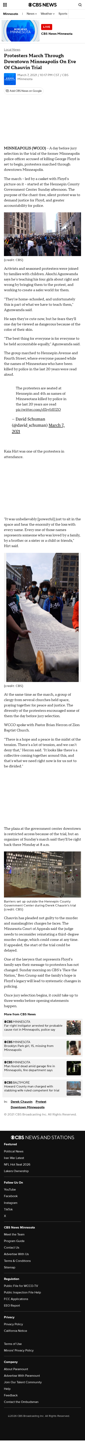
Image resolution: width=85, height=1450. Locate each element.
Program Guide (14, 1241)
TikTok (8, 1209)
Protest (41, 1102)
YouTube (10, 1189)
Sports (63, 14)
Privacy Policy (13, 1324)
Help (7, 1388)
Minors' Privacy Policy (19, 1350)
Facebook (11, 1196)
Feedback (11, 1395)
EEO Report (12, 1305)
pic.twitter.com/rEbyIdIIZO (38, 409)
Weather (47, 14)
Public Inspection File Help (22, 1292)
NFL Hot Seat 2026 (17, 1164)
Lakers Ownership (16, 1171)
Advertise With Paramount (22, 1375)
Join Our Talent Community (23, 1382)
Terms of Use (13, 1344)
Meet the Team (14, 1234)
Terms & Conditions (17, 1260)
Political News (13, 1151)
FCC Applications (16, 1299)
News (31, 14)
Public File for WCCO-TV (21, 1285)
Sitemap (9, 1267)
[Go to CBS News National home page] (42, 5)
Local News (12, 49)
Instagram (10, 1202)
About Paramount (16, 1369)
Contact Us (11, 1247)
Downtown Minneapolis (27, 1107)
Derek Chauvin (21, 1102)
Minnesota (10, 14)
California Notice (15, 1330)
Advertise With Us (16, 1254)
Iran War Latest (14, 1158)
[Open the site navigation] (15, 5)
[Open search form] (80, 5)
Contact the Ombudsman (21, 1402)
